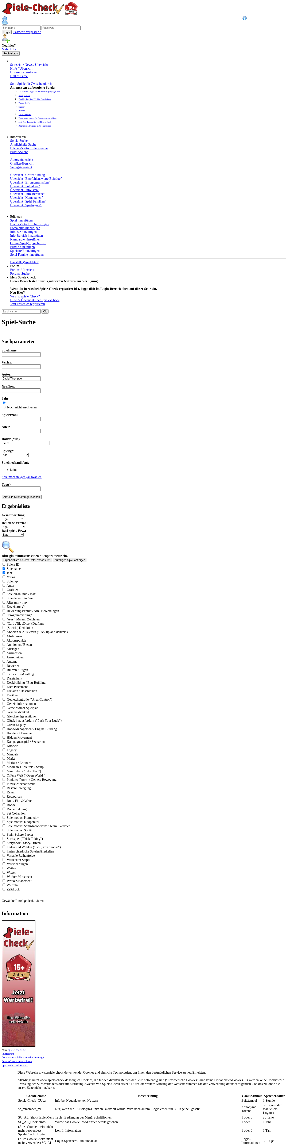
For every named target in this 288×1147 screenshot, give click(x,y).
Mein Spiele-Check (24, 277)
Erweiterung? (16, 606)
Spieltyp (12, 581)
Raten (11, 792)
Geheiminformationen (21, 703)
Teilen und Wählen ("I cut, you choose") (34, 847)
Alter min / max (17, 602)
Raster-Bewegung (19, 788)
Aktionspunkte (16, 640)
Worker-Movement (19, 876)
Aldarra (22, 110)
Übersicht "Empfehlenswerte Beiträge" (36, 178)
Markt (11, 758)
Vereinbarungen (17, 864)
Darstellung (14, 678)
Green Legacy (16, 725)
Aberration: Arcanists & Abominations (35, 126)
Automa (12, 661)
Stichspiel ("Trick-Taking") (25, 838)
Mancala (12, 754)
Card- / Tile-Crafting (20, 674)
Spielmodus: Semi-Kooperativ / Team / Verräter (38, 826)
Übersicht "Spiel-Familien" (28, 201)
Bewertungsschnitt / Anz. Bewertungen (33, 611)
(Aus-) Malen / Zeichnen (23, 619)
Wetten (11, 868)
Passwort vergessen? (27, 32)
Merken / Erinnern (19, 763)
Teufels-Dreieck (25, 114)
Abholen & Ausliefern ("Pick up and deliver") (37, 632)
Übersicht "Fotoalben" (25, 186)
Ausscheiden (15, 657)
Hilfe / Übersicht (21, 68)
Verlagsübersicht (21, 167)
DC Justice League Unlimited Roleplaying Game (39, 92)
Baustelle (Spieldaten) (24, 262)
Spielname (14, 568)
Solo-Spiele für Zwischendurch (31, 83)
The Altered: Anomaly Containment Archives (38, 118)
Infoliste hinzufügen (23, 232)
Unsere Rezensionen (24, 72)
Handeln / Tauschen (20, 733)
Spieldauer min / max (21, 598)
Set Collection (16, 813)
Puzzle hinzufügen (22, 247)
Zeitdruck (13, 889)
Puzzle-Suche (19, 152)
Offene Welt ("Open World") (26, 775)
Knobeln (12, 746)
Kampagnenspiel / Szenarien (26, 741)
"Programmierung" (19, 615)
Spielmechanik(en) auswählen (22, 477)
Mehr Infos (9, 49)
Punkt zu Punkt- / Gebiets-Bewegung (32, 779)
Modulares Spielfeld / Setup (25, 767)
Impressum (8, 1053)
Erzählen (13, 695)
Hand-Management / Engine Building (32, 729)
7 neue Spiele (24, 103)
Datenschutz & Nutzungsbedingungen (23, 1057)
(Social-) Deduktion (20, 628)
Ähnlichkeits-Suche (23, 144)
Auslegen (13, 649)
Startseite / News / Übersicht (29, 64)
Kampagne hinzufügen (25, 239)
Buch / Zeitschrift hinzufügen (29, 224)
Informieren (18, 137)
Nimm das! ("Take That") (24, 771)
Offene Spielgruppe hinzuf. (28, 243)
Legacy (12, 750)
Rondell (12, 805)
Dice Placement (17, 687)
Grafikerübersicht (21, 163)
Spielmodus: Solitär (20, 830)
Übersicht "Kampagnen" (26, 197)
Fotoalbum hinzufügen (25, 228)
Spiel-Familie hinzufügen (27, 254)
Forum (15, 266)
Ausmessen (14, 653)
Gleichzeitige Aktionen (22, 716)
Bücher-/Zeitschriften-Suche (29, 148)
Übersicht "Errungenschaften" (30, 182)
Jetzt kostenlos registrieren (27, 304)
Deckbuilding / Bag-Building (26, 682)
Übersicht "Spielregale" (26, 205)
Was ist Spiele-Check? (25, 296)
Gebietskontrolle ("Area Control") (29, 699)
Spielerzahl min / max (21, 594)
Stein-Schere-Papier (20, 834)
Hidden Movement (19, 737)
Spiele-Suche (19, 140)
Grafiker (12, 590)
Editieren (17, 216)
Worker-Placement (19, 881)
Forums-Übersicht (22, 270)
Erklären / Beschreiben (22, 691)
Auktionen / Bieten (19, 644)
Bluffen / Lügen (17, 670)
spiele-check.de (17, 1049)
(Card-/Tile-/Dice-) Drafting (25, 623)
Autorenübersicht (21, 159)
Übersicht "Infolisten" (24, 190)
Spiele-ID (13, 564)
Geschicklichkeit (18, 712)
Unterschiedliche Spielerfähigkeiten (30, 851)
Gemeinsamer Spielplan (22, 708)
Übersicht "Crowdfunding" (28, 175)
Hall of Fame (19, 76)
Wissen (11, 872)
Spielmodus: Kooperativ (23, 822)
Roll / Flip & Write (19, 800)
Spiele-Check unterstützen (17, 1061)
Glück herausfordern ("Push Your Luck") (34, 720)
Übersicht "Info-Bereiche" (27, 194)
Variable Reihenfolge (21, 855)
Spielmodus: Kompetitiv (23, 817)
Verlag (11, 577)
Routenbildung (17, 809)
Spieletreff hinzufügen (25, 251)
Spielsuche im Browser (15, 1065)
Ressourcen (14, 796)
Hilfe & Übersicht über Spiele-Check (34, 300)
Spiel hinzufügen (21, 220)
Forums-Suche (20, 273)
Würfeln (12, 885)
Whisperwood (24, 95)
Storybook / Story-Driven (24, 843)
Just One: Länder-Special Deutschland (35, 122)
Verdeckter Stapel (18, 860)
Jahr (9, 573)
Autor (10, 585)
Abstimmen (14, 636)
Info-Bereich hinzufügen (26, 235)
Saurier (21, 107)
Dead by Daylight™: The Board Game (35, 99)
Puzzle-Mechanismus (21, 784)
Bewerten (13, 665)
